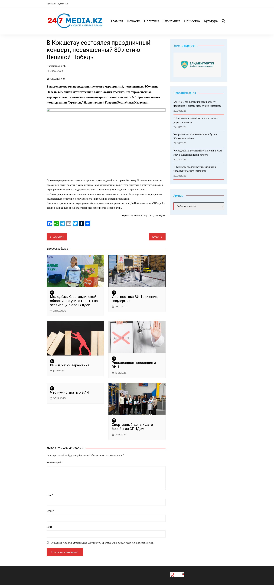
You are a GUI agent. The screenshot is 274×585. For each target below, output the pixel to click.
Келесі (155, 237)
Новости (133, 21)
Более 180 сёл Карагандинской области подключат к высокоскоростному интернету (197, 104)
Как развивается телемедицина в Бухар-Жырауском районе (195, 136)
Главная (117, 21)
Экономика (171, 21)
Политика (151, 21)
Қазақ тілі (63, 3)
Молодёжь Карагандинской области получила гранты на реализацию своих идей (74, 301)
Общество (192, 21)
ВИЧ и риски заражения (69, 365)
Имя (50, 495)
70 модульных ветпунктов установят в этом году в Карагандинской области (197, 152)
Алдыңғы (58, 237)
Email (50, 511)
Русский (51, 3)
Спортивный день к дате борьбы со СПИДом (132, 427)
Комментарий (55, 462)
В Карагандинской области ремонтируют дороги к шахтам (195, 120)
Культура (211, 21)
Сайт (49, 526)
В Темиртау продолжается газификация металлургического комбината (194, 169)
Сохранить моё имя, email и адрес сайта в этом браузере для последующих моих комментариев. (102, 542)
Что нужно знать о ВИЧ (69, 392)
